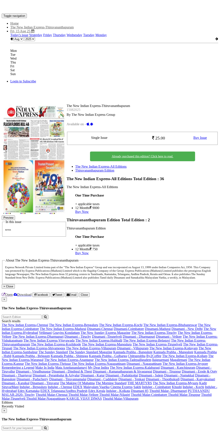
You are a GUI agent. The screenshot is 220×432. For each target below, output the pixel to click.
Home (14, 23)
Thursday (59, 35)
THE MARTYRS (139, 383)
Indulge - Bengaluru (33, 387)
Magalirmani (178, 360)
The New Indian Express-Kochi (120, 325)
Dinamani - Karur (93, 375)
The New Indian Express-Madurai (63, 329)
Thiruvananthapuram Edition (94, 170)
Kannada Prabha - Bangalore (133, 352)
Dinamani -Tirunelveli (107, 336)
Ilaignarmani (160, 360)
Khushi (177, 387)
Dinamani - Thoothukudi (163, 379)
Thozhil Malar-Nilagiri (114, 394)
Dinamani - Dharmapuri (139, 336)
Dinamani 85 (139, 391)
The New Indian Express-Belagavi (146, 340)
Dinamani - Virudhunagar (33, 371)
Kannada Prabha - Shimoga (69, 356)
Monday (101, 35)
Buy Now (82, 212)
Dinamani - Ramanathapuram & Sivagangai (122, 371)
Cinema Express (121, 387)
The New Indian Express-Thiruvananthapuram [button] (42, 27)
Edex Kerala (96, 391)
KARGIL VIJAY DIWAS (84, 398)
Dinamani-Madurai (158, 329)
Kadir (203, 383)
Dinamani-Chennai (100, 329)
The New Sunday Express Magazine (105, 332)
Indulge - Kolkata (118, 391)
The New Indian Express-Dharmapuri (38, 336)
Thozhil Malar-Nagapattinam (46, 398)
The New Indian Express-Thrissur (48, 363)
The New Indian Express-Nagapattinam (99, 363)
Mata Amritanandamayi (71, 367)
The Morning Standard (111, 383)
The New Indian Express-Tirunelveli (157, 344)
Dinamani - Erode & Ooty (199, 371)
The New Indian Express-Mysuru (175, 383)
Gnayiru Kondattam (66, 332)
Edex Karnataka (29, 391)
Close (84, 294)
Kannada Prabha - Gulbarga (108, 356)
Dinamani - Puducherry (32, 379)
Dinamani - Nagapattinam (144, 363)
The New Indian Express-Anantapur (69, 360)
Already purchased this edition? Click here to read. (142, 156)
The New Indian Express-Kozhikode (56, 344)
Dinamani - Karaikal (15, 383)
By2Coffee (153, 356)
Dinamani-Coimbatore (129, 329)
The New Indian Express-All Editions (101, 166)
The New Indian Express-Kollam (184, 356)
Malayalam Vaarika (96, 387)
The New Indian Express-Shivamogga (39, 348)
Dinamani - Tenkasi (131, 379)
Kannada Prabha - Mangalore (173, 352)
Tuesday (89, 35)
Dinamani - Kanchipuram (178, 367)
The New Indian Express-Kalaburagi (135, 367)
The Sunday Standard (53, 352)
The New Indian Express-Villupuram (91, 348)
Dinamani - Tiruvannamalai (67, 379)
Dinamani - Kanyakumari (197, 379)
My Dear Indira (98, 367)
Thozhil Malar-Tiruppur (184, 394)
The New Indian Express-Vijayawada (49, 340)
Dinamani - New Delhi (187, 329)
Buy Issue (200, 137)
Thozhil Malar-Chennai (52, 394)
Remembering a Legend (18, 367)
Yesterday (35, 35)
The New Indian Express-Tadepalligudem (123, 360)
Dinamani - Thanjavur (17, 375)
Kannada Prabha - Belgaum (31, 356)
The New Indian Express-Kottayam (173, 348)
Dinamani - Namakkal (179, 375)
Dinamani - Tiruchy (77, 336)
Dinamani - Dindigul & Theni (72, 371)
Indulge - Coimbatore (156, 387)
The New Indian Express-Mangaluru (107, 344)
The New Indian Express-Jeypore (185, 363)
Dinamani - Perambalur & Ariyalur (56, 375)
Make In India (44, 367)
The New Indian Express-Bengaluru (73, 325)
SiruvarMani (10, 387)
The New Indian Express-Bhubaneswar (170, 325)
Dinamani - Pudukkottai (121, 375)
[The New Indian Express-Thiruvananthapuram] (110, 7)
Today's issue (19, 35)
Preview (8, 217)
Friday (47, 35)
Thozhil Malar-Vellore (83, 394)
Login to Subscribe (23, 81)
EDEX (77, 387)
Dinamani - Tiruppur (167, 371)
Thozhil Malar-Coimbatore (149, 394)
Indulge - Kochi (193, 387)
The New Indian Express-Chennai (25, 325)
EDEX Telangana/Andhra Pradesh (63, 391)
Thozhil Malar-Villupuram (120, 398)
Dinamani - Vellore (169, 336)
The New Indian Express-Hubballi (98, 340)
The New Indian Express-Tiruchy (154, 332)
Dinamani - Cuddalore (102, 379)
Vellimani (45, 332)
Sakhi (137, 387)
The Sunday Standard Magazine (90, 352)
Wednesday (74, 35)
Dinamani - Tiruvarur (44, 383)
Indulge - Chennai (60, 387)
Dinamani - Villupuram (132, 348)
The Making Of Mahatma (77, 383)
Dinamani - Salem (151, 375)
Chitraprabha (136, 356)
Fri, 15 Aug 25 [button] (20, 31)
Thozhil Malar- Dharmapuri (168, 391)
